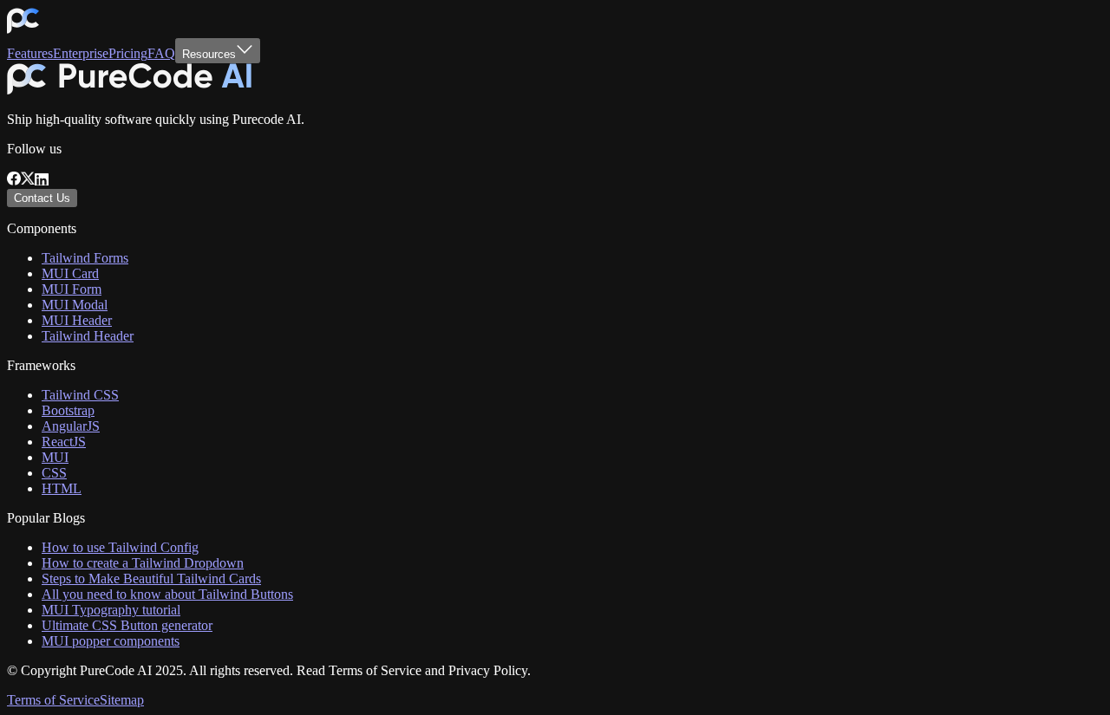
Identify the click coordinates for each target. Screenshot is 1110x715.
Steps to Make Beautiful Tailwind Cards (151, 578)
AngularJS (71, 426)
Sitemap (122, 699)
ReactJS (64, 441)
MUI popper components (111, 641)
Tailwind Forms (85, 257)
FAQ (161, 53)
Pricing (127, 53)
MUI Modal (75, 304)
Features (30, 53)
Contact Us (42, 198)
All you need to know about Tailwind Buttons (167, 594)
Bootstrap (68, 410)
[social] (14, 180)
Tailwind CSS (80, 394)
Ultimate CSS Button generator (127, 625)
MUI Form (71, 289)
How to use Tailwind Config (120, 547)
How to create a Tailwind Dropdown (143, 563)
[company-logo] (23, 30)
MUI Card (70, 273)
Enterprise (80, 53)
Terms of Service (53, 699)
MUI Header (77, 320)
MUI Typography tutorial (111, 609)
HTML (62, 488)
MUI (55, 457)
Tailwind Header (88, 335)
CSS (54, 472)
